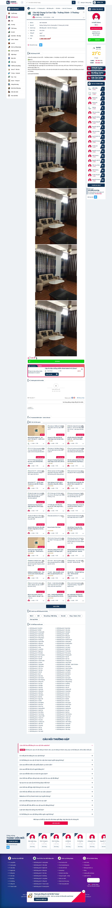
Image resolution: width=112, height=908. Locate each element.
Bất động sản (50, 8)
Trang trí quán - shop (64, 875)
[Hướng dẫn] (22, 2)
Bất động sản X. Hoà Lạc (63, 685)
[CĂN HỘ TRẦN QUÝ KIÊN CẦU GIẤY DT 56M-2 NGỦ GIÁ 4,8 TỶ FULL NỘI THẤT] (36, 520)
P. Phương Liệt (41, 8)
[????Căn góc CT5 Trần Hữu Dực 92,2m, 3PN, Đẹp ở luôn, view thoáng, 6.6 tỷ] (56, 497)
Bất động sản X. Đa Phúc (63, 676)
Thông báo (87, 865)
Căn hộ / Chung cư (67, 8)
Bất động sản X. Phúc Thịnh (64, 704)
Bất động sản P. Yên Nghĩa (64, 670)
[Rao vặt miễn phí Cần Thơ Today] (96, 79)
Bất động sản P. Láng (35, 647)
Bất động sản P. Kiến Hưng (37, 645)
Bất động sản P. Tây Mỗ (36, 658)
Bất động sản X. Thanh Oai (64, 716)
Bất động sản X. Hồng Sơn (36, 691)
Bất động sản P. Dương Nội (37, 634)
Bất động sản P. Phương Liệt (64, 655)
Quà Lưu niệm (62, 878)
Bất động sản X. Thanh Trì (36, 718)
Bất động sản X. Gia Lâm (36, 683)
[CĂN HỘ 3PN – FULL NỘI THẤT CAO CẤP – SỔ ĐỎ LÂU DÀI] (75, 565)
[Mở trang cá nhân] (90, 88)
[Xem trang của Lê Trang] (29, 488)
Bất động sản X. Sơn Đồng (36, 712)
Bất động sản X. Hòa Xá (63, 687)
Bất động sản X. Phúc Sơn (36, 704)
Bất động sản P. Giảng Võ (63, 637)
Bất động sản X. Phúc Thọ (36, 706)
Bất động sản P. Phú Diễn (36, 653)
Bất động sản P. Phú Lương (64, 653)
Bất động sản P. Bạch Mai (63, 628)
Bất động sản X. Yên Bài (36, 729)
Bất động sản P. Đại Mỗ (63, 634)
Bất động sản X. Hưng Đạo (64, 691)
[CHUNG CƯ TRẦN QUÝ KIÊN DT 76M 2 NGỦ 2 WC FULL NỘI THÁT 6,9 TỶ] (56, 430)
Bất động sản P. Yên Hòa (36, 670)
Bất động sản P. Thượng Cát (64, 660)
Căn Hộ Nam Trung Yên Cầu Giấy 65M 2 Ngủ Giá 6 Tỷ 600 (75, 528)
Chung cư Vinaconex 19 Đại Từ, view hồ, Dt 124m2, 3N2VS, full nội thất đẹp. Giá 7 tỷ (75, 505)
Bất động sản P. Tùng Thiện (64, 662)
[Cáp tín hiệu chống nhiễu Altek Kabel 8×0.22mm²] (35, 371)
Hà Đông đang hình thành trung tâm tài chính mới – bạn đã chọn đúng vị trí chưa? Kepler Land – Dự (75, 550)
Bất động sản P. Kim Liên (63, 645)
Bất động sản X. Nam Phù (63, 697)
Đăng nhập (81, 398)
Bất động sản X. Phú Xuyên (64, 702)
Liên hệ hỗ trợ (87, 875)
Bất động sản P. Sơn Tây (36, 656)
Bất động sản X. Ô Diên (36, 700)
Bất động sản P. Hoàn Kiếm (37, 641)
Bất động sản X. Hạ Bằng (63, 683)
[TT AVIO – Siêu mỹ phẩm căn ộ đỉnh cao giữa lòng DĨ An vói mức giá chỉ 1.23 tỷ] (56, 565)
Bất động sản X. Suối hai (63, 712)
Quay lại (80, 8)
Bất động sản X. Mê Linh (63, 695)
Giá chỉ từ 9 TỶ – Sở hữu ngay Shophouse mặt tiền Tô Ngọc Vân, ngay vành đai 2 (35, 483)
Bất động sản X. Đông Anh (36, 681)
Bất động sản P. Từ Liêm (36, 662)
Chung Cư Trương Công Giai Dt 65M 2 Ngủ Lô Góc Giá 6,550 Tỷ (56, 460)
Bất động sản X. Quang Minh (37, 708)
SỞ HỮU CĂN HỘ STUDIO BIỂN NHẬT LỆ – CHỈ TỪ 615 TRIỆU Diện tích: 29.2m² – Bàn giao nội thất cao (75, 438)
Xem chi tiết (49, 374)
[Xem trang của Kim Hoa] (49, 533)
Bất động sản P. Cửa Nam (63, 632)
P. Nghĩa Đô (12, 870)
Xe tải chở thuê (63, 867)
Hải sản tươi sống (63, 873)
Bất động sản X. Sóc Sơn (63, 710)
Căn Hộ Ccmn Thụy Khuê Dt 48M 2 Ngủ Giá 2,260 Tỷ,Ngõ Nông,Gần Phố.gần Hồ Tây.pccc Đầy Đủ (35, 505)
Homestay (61, 870)
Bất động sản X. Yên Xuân (36, 731)
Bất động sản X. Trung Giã (63, 723)
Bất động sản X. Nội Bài (63, 698)
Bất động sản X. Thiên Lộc (63, 718)
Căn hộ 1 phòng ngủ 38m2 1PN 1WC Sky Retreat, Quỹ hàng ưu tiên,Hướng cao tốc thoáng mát (75, 460)
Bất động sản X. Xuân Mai (63, 727)
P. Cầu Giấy (12, 867)
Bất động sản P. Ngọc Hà (36, 651)
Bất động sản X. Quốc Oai (36, 710)
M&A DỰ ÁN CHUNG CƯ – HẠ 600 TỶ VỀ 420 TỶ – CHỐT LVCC (36, 438)
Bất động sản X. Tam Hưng (37, 714)
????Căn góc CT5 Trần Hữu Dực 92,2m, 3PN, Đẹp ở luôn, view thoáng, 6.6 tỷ (55, 505)
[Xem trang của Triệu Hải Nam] (29, 466)
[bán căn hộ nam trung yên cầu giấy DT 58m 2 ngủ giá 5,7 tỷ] (75, 475)
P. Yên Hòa (11, 875)
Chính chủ (42, 35)
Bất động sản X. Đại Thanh (37, 677)
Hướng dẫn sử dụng (89, 873)
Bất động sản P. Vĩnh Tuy (36, 668)
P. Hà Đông (12, 881)
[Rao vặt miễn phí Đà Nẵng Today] (96, 74)
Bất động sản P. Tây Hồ (63, 656)
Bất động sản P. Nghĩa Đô (63, 649)
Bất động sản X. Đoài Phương (64, 679)
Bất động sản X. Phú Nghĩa (37, 702)
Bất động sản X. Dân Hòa (36, 676)
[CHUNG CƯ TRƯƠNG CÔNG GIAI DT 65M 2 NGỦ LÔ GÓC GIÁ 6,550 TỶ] (56, 453)
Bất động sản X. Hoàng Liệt (64, 689)
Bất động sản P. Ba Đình (36, 628)
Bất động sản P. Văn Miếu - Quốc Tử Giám (67, 664)
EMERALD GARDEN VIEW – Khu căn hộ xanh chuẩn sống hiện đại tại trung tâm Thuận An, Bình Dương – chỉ (36, 572)
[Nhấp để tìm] (74, 2)
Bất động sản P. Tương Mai (37, 664)
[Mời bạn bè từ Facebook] (95, 197)
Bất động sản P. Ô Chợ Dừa (64, 651)
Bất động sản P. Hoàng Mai (64, 641)
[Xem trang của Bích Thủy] (68, 443)
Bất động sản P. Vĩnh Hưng (64, 666)
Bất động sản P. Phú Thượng (37, 655)
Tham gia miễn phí (40, 899)
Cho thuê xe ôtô (63, 862)
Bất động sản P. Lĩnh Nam (63, 647)
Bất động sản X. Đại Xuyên (64, 677)
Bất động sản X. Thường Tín (37, 721)
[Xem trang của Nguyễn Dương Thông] (68, 511)
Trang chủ (32, 8)
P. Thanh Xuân (13, 886)
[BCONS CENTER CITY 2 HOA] (56, 520)
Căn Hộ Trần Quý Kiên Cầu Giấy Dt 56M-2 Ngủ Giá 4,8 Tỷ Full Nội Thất (36, 528)
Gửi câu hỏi (56, 823)
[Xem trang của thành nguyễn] (68, 578)
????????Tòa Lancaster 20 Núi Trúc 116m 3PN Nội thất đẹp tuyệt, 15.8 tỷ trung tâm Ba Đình (36, 460)
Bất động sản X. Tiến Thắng (64, 721)
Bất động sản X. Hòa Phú (36, 687)
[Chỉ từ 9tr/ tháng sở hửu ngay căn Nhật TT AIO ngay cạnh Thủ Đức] (56, 542)
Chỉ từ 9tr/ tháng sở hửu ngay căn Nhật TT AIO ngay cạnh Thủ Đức (55, 550)
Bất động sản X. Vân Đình (63, 725)
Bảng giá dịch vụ (88, 867)
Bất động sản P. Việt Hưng (36, 666)
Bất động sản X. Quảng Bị (63, 706)
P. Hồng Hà (12, 883)
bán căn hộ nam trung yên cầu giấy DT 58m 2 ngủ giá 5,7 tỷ (75, 483)
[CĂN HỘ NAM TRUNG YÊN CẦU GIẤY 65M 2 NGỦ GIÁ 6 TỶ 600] (75, 520)
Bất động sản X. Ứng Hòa (36, 725)
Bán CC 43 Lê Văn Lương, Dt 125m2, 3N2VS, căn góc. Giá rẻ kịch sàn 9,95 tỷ (36, 595)
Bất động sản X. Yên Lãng (63, 729)
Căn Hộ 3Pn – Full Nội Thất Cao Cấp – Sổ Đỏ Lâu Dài (75, 572)
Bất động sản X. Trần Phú (36, 723)
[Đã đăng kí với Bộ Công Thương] (93, 881)
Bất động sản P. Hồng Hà (36, 643)
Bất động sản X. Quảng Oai (64, 708)
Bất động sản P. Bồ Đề (35, 630)
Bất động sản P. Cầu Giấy (63, 630)
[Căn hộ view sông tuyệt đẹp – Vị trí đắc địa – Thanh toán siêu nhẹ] (36, 542)
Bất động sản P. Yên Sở (36, 672)
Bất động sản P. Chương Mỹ (37, 632)
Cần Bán (58, 8)
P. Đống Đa (12, 873)
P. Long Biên (12, 862)
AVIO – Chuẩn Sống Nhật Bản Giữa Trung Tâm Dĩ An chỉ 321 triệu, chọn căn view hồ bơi (55, 595)
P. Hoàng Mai (12, 865)
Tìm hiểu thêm (98, 193)
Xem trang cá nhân (96, 28)
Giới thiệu (86, 862)
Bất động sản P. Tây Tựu (63, 658)
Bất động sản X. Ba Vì (35, 674)
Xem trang (32, 846)
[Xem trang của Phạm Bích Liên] (49, 443)
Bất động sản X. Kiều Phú (36, 693)
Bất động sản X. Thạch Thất (37, 716)
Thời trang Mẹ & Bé (64, 883)
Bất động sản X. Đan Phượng (37, 679)
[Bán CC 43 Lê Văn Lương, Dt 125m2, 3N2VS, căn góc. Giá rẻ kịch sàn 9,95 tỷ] (36, 587)
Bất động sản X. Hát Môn (36, 685)
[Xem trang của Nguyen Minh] (68, 466)
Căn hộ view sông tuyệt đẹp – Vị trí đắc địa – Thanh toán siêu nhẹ (36, 550)
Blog (85, 870)
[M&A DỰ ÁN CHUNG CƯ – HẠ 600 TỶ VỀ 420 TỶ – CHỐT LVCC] (36, 430)
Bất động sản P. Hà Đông (36, 639)
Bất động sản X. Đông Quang (64, 681)
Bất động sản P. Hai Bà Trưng (64, 639)
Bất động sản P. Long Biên (36, 649)
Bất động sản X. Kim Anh (63, 693)
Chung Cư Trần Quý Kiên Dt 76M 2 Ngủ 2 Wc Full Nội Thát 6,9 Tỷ (55, 438)
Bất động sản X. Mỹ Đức (36, 697)
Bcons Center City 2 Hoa (54, 527)
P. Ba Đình (11, 878)
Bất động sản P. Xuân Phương (64, 668)
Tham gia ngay (96, 185)
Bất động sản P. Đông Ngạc (37, 637)
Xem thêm (56, 606)
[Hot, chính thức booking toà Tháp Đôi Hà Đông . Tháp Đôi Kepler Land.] (75, 587)
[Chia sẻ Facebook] (40, 44)
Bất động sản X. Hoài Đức (36, 689)
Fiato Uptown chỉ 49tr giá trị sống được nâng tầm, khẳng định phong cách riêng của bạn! (55, 483)
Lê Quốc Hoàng (96, 22)
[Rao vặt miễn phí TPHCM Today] (96, 70)
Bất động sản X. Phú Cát (63, 700)
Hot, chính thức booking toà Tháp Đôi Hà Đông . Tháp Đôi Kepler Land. (75, 595)
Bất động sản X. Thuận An (63, 719)
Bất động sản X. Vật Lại (36, 727)
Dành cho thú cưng (64, 881)
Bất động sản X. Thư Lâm (36, 719)
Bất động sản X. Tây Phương (64, 714)
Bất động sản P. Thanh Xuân (37, 660)
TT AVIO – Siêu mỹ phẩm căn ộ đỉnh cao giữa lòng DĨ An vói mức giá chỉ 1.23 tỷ (56, 572)
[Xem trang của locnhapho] (29, 443)
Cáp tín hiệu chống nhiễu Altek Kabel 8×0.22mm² (61, 368)
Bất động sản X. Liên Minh (36, 695)
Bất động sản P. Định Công (37, 636)
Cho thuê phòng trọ (64, 865)
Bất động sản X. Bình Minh (64, 674)
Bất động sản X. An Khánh (63, 672)
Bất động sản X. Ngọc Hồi (36, 698)
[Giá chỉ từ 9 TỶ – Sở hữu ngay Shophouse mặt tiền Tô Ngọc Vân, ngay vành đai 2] (36, 475)
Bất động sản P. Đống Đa (63, 636)
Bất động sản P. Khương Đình (64, 643)
